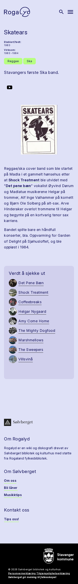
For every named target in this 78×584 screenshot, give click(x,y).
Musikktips (13, 495)
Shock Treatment (24, 180)
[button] (39, 129)
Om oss (10, 481)
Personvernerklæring (22, 573)
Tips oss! (11, 519)
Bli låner (11, 488)
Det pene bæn (18, 186)
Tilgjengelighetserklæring (53, 573)
